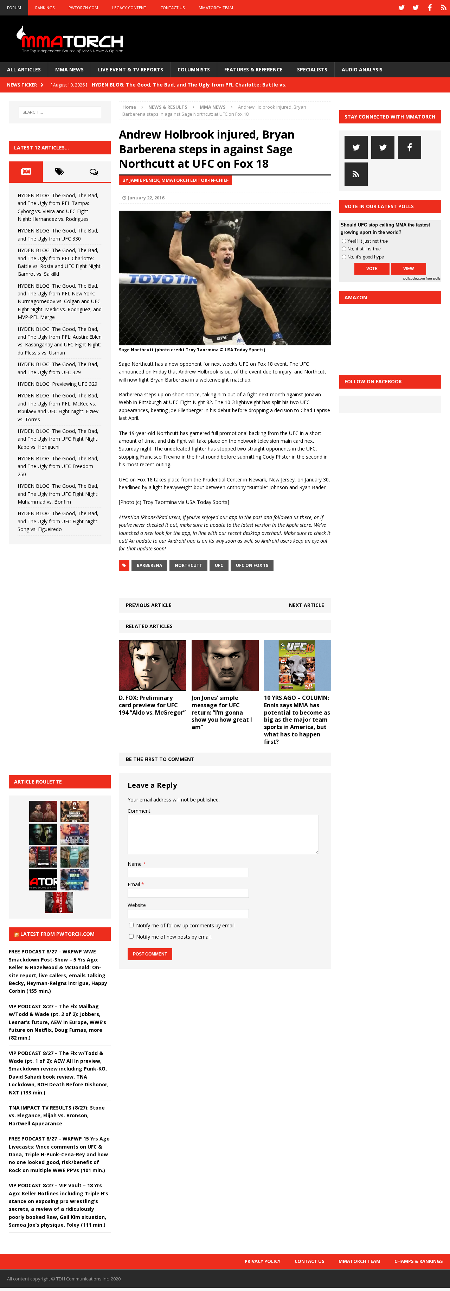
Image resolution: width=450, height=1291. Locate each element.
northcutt (188, 565)
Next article (306, 605)
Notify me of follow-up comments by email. (186, 925)
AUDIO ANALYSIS (362, 69)
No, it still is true (364, 248)
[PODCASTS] (443, 7)
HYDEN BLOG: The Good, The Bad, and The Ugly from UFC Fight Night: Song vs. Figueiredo (58, 521)
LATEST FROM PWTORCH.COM (57, 934)
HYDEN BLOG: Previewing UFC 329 (57, 384)
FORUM (14, 7)
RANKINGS (44, 7)
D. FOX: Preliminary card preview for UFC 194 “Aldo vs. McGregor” (152, 705)
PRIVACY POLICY (263, 1261)
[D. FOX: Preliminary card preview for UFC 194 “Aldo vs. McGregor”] (152, 686)
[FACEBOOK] (429, 7)
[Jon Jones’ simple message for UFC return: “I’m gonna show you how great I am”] (225, 686)
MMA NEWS (69, 69)
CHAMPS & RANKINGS (418, 1261)
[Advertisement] (61, 658)
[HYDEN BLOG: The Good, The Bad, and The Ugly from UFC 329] (74, 857)
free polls (433, 278)
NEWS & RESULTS (167, 107)
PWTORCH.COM (83, 7)
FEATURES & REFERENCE (253, 69)
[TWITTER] (401, 7)
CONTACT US (172, 7)
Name (135, 864)
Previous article (149, 605)
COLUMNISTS (194, 69)
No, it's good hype (365, 257)
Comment (139, 810)
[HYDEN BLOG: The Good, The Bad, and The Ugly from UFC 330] (74, 811)
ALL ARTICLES (24, 69)
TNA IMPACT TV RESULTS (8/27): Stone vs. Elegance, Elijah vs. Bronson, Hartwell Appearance (57, 1115)
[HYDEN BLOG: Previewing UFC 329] (43, 879)
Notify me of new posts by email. (174, 936)
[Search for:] (60, 112)
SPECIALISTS (312, 69)
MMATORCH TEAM (216, 7)
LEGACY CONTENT (129, 7)
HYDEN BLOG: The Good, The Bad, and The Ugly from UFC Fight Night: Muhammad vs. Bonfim (58, 493)
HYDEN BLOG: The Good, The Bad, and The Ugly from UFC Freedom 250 (58, 466)
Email (134, 884)
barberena (149, 565)
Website (137, 905)
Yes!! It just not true (367, 241)
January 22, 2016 (146, 197)
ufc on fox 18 (252, 565)
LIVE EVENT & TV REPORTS (130, 69)
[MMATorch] (71, 38)
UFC (219, 565)
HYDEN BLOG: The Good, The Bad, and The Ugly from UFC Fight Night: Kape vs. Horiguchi (58, 439)
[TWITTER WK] (415, 7)
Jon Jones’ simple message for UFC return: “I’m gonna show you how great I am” (222, 712)
